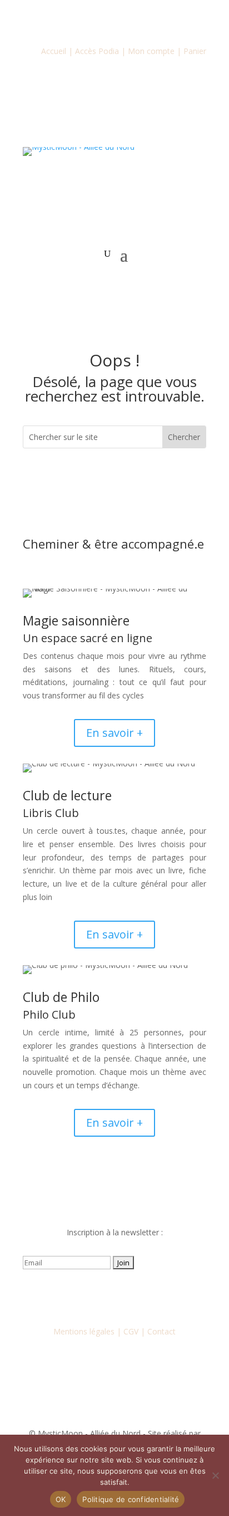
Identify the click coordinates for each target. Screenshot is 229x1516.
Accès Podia (97, 51)
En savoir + (114, 732)
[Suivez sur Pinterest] (159, 1295)
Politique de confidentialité (130, 1499)
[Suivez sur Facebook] (70, 1295)
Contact (161, 1331)
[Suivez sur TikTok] (137, 1295)
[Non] (215, 1475)
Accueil (53, 51)
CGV (130, 1331)
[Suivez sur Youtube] (114, 1295)
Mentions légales (83, 1331)
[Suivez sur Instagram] (92, 1295)
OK (61, 1499)
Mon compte (151, 51)
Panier (194, 51)
